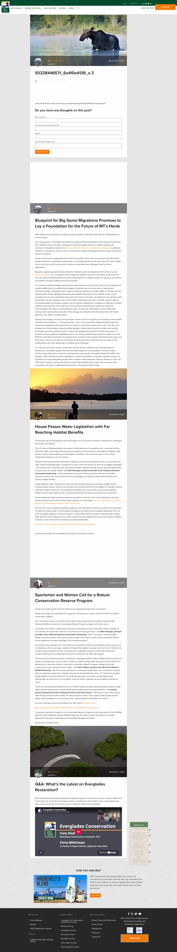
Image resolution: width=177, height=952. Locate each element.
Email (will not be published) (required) (47, 125)
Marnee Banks (56, 583)
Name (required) (40, 117)
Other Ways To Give (69, 943)
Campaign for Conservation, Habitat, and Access (72, 921)
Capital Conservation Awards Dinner (41, 940)
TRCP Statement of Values (40, 928)
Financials (96, 933)
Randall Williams (57, 61)
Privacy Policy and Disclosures (104, 920)
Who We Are (50, 8)
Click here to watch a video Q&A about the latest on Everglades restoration (65, 524)
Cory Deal (55, 772)
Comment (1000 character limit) (45, 142)
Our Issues (16, 8)
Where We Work (33, 8)
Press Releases (36, 920)
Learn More (95, 895)
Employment (97, 928)
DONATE (165, 7)
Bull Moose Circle (68, 938)
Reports (33, 924)
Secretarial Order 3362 (44, 275)
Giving (62, 8)
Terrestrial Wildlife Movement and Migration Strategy (87, 248)
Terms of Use (97, 924)
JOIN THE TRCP (147, 8)
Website (37, 133)
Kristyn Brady (56, 414)
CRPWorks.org (89, 703)
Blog (125, 3)
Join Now (134, 938)
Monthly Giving (67, 926)
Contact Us (134, 3)
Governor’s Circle (68, 934)
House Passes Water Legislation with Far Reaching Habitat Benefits (138, 845)
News (72, 8)
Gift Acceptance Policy (70, 947)
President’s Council (68, 930)
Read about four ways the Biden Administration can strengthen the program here (67, 708)
